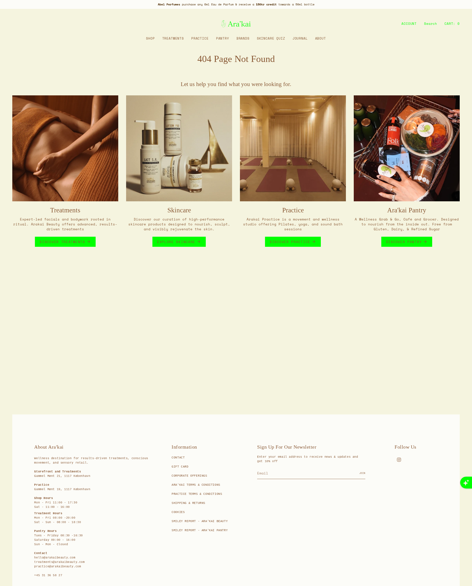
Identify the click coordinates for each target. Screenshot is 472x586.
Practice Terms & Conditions (197, 494)
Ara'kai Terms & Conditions (196, 485)
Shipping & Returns (188, 503)
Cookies (178, 512)
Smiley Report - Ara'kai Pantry (200, 530)
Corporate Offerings (189, 476)
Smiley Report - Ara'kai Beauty (200, 521)
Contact (178, 457)
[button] (150, 38)
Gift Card (180, 467)
